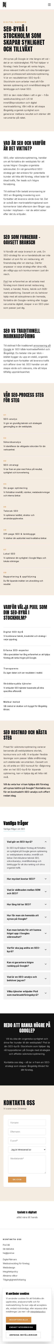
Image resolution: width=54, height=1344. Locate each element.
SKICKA (17, 1179)
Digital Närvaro (10, 1259)
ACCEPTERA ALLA (18, 1320)
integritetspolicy (37, 1311)
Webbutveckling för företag (16, 1263)
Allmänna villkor (10, 1275)
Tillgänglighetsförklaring (14, 1279)
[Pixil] (4, 4)
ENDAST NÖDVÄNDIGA (21, 1327)
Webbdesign (9, 1267)
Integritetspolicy (10, 1271)
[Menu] (49, 4)
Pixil (5, 281)
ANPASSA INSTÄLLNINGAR (23, 1335)
